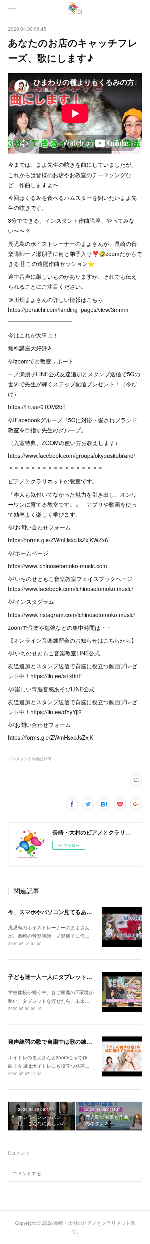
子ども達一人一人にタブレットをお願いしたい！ (69, 976)
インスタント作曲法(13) (29, 758)
